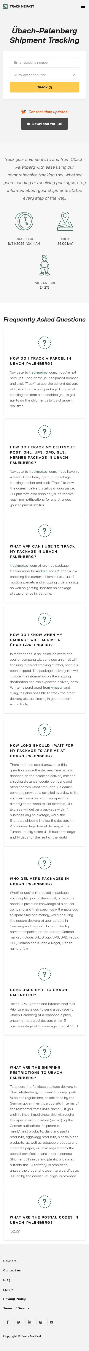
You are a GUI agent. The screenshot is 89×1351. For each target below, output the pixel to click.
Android (42, 571)
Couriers (9, 1261)
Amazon (57, 687)
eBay (14, 693)
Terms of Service (16, 1308)
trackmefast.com (42, 372)
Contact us (12, 1270)
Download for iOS (47, 124)
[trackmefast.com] (19, 6)
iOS (57, 571)
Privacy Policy (14, 1299)
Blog (6, 1280)
